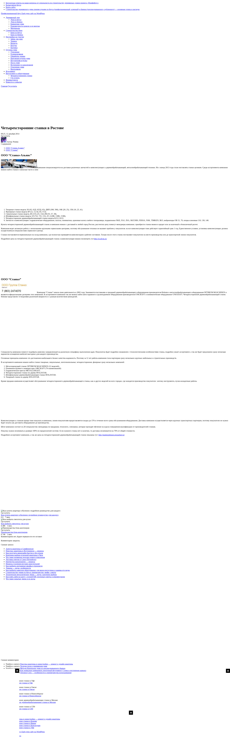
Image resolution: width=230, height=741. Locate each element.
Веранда (14, 43)
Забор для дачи (17, 39)
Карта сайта (10, 7)
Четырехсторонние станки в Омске (20, 689)
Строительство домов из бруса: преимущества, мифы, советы (31, 572)
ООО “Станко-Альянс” (15, 148)
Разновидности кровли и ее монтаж (25, 26)
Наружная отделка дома (20, 58)
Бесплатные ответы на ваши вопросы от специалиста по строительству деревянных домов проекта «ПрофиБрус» (52, 3)
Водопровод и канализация (22, 65)
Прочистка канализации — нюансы (20, 562)
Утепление (15, 52)
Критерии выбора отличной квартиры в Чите (24, 555)
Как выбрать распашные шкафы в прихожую (24, 566)
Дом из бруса (16, 20)
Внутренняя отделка (19, 61)
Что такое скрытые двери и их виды (20, 579)
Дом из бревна (16, 22)
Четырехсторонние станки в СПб (19, 709)
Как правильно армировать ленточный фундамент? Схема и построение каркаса (53, 670)
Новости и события (14, 82)
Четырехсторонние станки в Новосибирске (23, 696)
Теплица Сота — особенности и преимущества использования (45, 673)
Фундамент (10, 71)
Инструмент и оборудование (17, 73)
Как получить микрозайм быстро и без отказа (24, 553)
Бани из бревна (17, 35)
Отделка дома (11, 50)
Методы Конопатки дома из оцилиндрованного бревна (42, 668)
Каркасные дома (17, 24)
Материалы (15, 28)
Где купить (15, 78)
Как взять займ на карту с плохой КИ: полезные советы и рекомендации (35, 577)
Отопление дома (17, 67)
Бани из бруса (16, 33)
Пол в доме (15, 63)
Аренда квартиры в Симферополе (20, 549)
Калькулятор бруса (13, 5)
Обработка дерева (18, 56)
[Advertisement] (220, 705)
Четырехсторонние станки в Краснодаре (23, 725)
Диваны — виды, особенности (18, 568)
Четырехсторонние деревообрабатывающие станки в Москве (31, 702)
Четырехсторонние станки (21, 76)
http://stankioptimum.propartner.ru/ (111, 435)
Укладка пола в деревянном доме (33, 666)
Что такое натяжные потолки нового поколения (25, 557)
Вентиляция (15, 69)
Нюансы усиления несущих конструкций (23, 564)
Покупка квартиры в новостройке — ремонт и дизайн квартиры (46, 664)
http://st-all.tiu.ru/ (100, 239)
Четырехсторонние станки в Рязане (21, 723)
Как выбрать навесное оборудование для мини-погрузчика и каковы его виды (38, 570)
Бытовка (14, 48)
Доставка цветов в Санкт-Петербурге (21, 560)
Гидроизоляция (17, 54)
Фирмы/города (12, 80)
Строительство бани (14, 30)
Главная (4, 86)
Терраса (14, 41)
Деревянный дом (13, 18)
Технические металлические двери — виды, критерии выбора (31, 575)
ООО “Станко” (12, 150)
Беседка (14, 45)
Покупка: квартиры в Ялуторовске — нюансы (25, 551)
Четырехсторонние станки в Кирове (22, 721)
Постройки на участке (15, 37)
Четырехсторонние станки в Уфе (19, 683)
